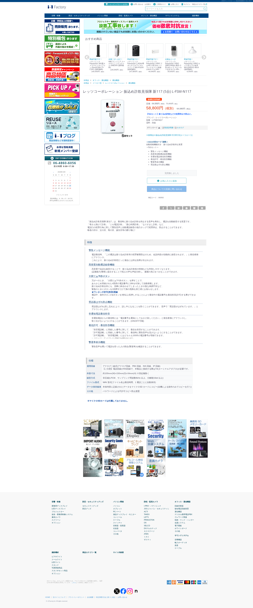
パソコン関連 (102, 16)
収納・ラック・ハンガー (184, 520)
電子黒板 (178, 526)
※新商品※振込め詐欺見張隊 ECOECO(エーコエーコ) (169, 135)
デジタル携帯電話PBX (183, 514)
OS (145, 523)
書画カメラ (56, 517)
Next (203, 57)
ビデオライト (57, 557)
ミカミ (146, 537)
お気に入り (175, 4)
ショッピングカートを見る (118, 4)
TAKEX (146, 514)
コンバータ (117, 531)
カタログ (180, 128)
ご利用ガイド (161, 4)
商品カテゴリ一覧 (199, 4)
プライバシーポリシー (76, 597)
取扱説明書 (168, 128)
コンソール (117, 517)
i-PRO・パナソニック (152, 506)
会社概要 (90, 597)
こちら (74, 582)
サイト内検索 (118, 552)
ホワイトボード (181, 528)
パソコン (116, 506)
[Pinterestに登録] (186, 208)
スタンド (55, 565)
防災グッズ (86, 509)
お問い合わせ (122, 597)
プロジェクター (58, 512)
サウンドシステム (172, 16)
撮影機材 (195, 16)
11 (59, 183)
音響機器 (178, 540)
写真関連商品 (57, 568)
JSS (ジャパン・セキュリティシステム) (159, 509)
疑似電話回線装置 (182, 509)
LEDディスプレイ (59, 509)
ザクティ (147, 540)
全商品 (86, 80)
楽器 (176, 545)
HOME (47, 597)
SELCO (147, 526)
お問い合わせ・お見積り (142, 4)
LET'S (146, 517)
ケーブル (116, 520)
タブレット (117, 509)
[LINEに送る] (202, 208)
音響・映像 (56, 16)
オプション (56, 523)
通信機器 (178, 512)
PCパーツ (117, 512)
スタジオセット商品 (59, 571)
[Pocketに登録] (194, 208)
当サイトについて (59, 597)
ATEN (146, 534)
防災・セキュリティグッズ (79, 16)
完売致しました (172, 173)
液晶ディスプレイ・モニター (124, 514)
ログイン (187, 4)
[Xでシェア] (171, 208)
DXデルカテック (150, 528)
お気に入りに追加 (168, 180)
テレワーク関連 (181, 517)
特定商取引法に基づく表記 (105, 597)
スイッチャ (117, 523)
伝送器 (115, 528)
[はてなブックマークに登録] (178, 208)
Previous (86, 57)
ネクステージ (149, 531)
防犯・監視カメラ (126, 16)
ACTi (146, 512)
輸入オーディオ (181, 543)
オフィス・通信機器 (149, 16)
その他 (115, 534)
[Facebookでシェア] (163, 208)
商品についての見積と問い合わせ (166, 189)
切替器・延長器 (119, 526)
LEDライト (56, 562)
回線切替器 (179, 506)
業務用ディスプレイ (59, 506)
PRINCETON (149, 520)
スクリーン (56, 520)
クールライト (57, 560)
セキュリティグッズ (90, 506)
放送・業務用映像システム (62, 514)
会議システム (180, 523)
